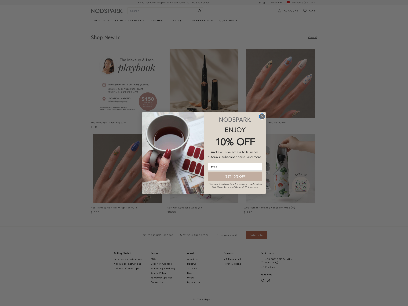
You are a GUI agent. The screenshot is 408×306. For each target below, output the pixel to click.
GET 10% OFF (235, 176)
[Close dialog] (262, 116)
